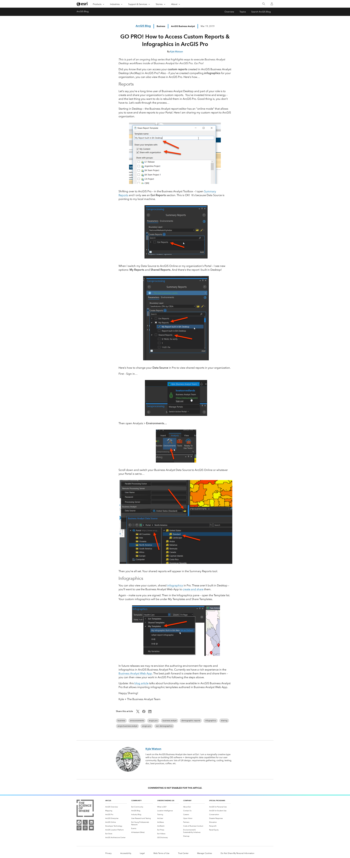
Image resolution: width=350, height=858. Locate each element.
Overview (229, 11)
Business (161, 26)
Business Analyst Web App (135, 673)
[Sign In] (271, 4)
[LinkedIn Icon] (150, 712)
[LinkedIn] (91, 822)
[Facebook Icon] (144, 712)
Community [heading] (136, 800)
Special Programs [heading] (217, 800)
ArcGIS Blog (83, 11)
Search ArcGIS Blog (261, 11)
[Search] (263, 4)
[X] (85, 822)
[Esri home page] (82, 4)
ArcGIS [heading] (108, 800)
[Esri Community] (79, 827)
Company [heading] (187, 800)
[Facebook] (79, 822)
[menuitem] (116, 807)
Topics (243, 11)
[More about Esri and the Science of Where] (85, 809)
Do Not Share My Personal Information (237, 853)
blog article (141, 683)
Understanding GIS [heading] (165, 800)
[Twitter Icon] (138, 712)
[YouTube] (91, 827)
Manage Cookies (204, 853)
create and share (193, 589)
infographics (175, 585)
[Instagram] (85, 827)
